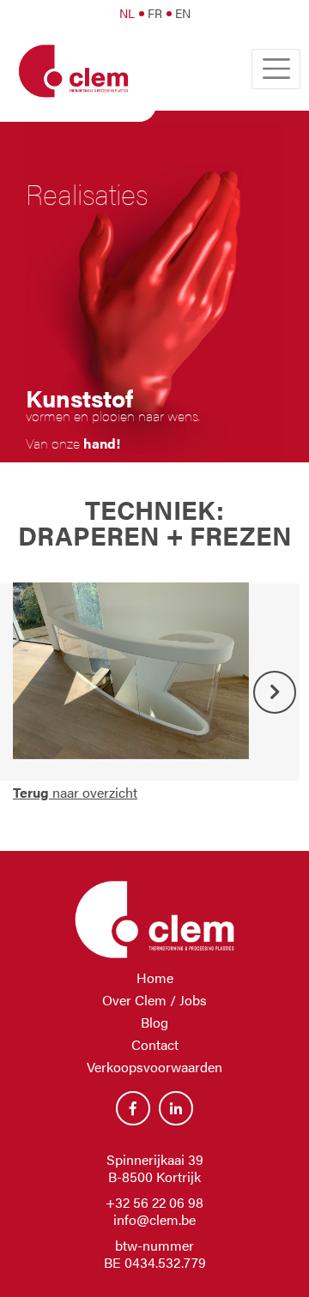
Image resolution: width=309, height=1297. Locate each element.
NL (127, 12)
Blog (154, 1022)
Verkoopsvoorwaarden (154, 1067)
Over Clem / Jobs (154, 1000)
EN (183, 12)
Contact (155, 1044)
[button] (274, 692)
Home (154, 977)
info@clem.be (154, 1219)
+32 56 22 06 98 (154, 1202)
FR (155, 12)
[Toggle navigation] (275, 69)
